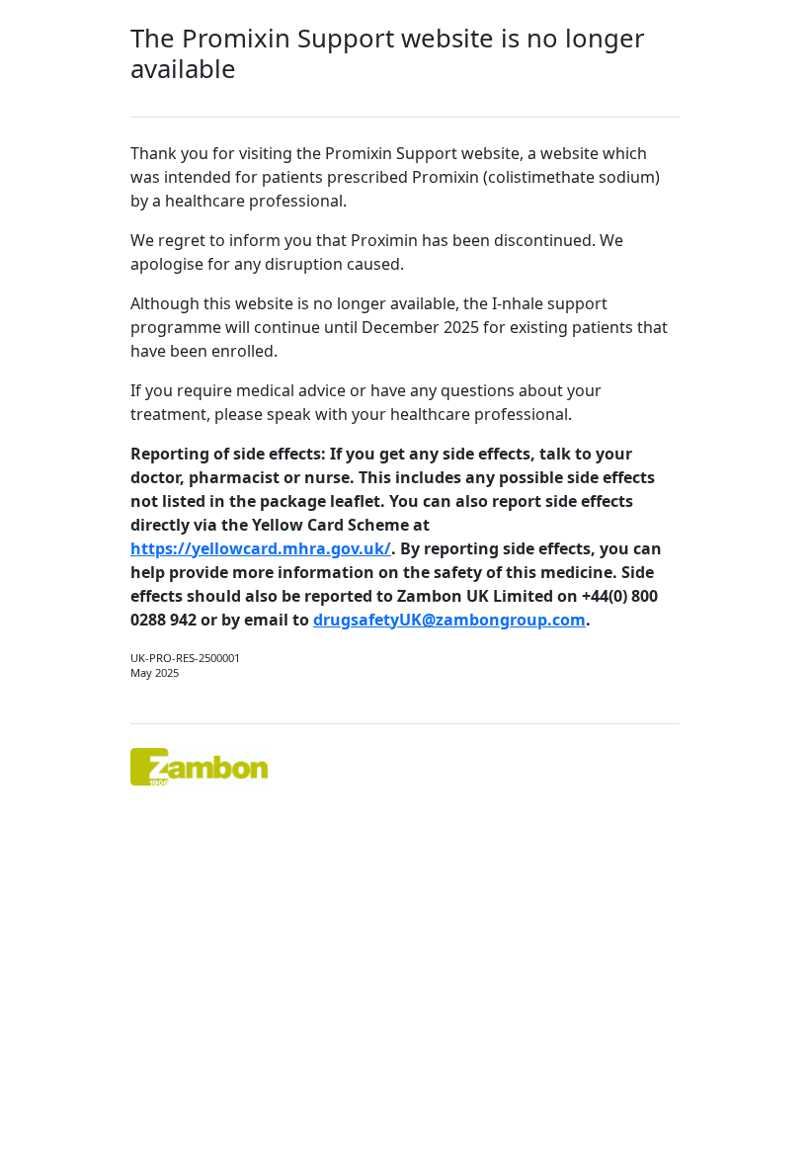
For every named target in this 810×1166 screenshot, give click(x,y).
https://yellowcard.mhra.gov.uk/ (260, 548)
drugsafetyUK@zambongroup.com (449, 619)
